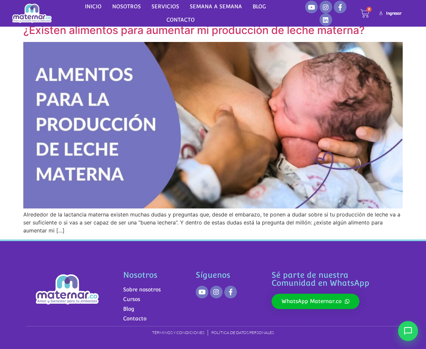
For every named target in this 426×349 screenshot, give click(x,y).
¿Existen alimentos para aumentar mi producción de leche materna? (194, 30)
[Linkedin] (326, 19)
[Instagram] (326, 7)
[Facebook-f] (340, 7)
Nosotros (126, 6)
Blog (259, 6)
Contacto (180, 20)
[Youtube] (311, 7)
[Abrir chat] (408, 331)
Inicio (93, 6)
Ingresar (393, 13)
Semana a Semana (216, 6)
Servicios (165, 6)
